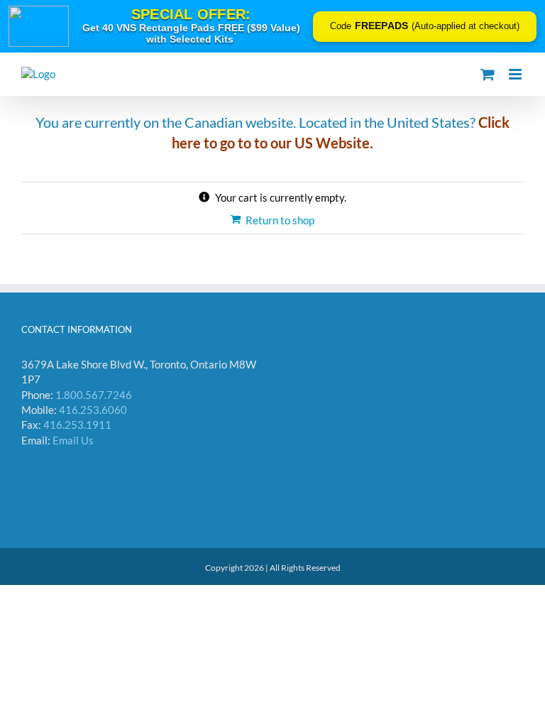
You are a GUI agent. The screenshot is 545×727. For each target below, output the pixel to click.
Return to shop (280, 220)
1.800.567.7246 (93, 394)
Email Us (73, 440)
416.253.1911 (77, 424)
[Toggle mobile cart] (487, 74)
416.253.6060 (93, 409)
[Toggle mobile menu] (516, 74)
